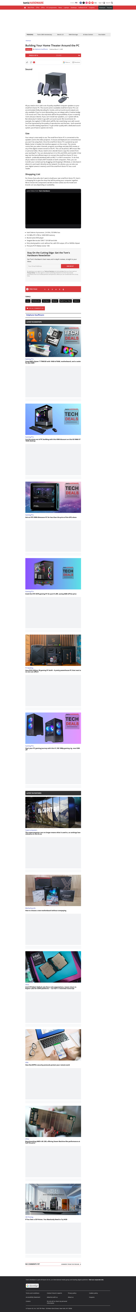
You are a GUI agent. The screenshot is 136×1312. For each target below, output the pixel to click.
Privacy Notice (31, 273)
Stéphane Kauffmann (41, 49)
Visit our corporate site (96, 1280)
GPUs (43, 7)
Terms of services (49, 271)
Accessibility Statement (33, 1297)
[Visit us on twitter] (84, 3)
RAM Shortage (73, 34)
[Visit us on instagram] (86, 3)
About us (71, 1297)
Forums (109, 8)
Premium (102, 8)
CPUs (37, 7)
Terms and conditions (32, 1293)
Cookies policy (93, 1293)
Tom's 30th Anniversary (44, 34)
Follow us (67, 62)
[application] (53, 208)
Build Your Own (65, 301)
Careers (28, 1301)
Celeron (76, 301)
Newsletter (77, 62)
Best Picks (31, 7)
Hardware (46, 301)
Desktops (74, 7)
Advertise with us (52, 1297)
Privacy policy (72, 1293)
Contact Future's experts (54, 1293)
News (60, 7)
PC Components (51, 7)
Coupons (92, 7)
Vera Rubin (101, 34)
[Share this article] (27, 62)
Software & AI (82, 7)
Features (28, 49)
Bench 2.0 (60, 34)
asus (28, 301)
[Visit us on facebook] (81, 3)
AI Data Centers (88, 34)
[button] (109, 3)
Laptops (66, 7)
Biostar (54, 301)
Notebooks (36, 301)
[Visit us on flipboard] (92, 3)
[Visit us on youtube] (89, 3)
